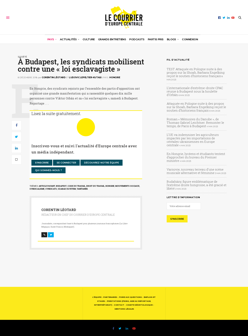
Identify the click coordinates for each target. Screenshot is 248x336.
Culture (89, 39)
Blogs (171, 39)
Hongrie (114, 77)
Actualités (68, 39)
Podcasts (137, 39)
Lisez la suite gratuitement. (56, 113)
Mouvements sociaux (127, 186)
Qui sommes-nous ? (48, 170)
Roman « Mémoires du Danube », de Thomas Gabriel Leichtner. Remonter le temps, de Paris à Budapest (195, 122)
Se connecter (66, 162)
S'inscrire (42, 162)
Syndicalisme (37, 188)
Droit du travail (95, 186)
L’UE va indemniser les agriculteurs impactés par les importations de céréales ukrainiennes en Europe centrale (193, 140)
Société (22, 56)
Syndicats (51, 188)
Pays (50, 39)
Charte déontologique (139, 305)
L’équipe (96, 297)
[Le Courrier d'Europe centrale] (124, 17)
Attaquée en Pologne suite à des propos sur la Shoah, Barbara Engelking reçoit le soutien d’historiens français (196, 106)
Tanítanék (82, 188)
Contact (119, 305)
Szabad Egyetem (67, 188)
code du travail (76, 186)
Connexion (190, 39)
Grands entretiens (112, 39)
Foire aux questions (130, 297)
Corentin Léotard (54, 77)
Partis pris (156, 39)
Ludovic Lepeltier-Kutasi (85, 77)
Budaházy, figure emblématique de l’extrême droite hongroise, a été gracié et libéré (196, 184)
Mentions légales (124, 309)
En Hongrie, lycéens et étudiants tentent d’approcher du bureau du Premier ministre (196, 157)
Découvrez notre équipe (101, 162)
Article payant (47, 186)
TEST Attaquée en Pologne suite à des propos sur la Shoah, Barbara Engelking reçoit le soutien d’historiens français (196, 72)
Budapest (61, 186)
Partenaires (110, 297)
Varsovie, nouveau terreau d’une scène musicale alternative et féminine (195, 171)
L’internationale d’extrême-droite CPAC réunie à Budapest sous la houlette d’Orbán (195, 91)
